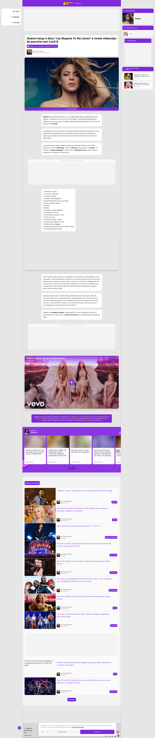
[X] (109, 736)
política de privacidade (78, 727)
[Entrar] (19, 727)
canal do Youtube (40, 418)
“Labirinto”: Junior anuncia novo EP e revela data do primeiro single (84, 491)
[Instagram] (112, 736)
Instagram (87, 417)
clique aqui (87, 420)
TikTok (80, 417)
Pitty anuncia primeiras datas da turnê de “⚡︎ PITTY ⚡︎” (79, 526)
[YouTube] (118, 736)
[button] (117, 451)
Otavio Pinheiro (39, 51)
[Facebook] (106, 736)
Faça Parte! (116, 733)
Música (78, 3)
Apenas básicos (62, 732)
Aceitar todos (97, 732)
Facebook (75, 417)
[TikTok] (115, 736)
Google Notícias (101, 417)
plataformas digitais (55, 121)
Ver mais (72, 700)
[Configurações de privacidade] (42, 732)
